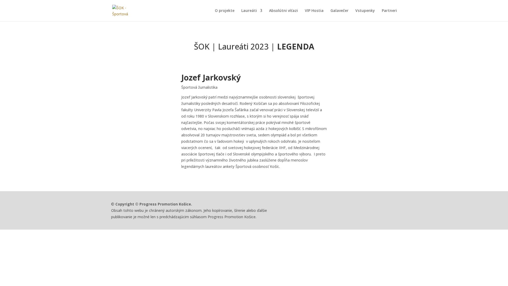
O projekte (224, 11)
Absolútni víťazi (283, 11)
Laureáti (249, 11)
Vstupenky (365, 11)
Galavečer (339, 11)
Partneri (389, 11)
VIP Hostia (314, 11)
